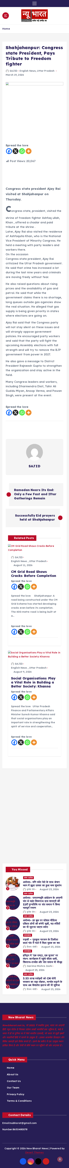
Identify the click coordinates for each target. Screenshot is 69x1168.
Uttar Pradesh (45, 70)
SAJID (13, 70)
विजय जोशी (32, 946)
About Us (12, 1074)
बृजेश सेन (31, 889)
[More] (28, 151)
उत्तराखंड (27, 935)
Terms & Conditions (19, 1100)
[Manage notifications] (60, 1159)
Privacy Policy (15, 1094)
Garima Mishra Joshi (39, 966)
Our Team (13, 1087)
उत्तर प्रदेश (28, 877)
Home (6, 28)
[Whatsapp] (22, 151)
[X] (15, 151)
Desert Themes (34, 1152)
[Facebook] (9, 151)
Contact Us (14, 1081)
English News (28, 70)
